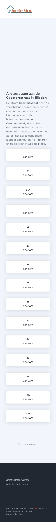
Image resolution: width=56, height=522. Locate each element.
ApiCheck (28, 512)
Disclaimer (20, 514)
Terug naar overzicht (28, 444)
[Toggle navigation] (48, 9)
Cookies (10, 514)
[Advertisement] (28, 47)
